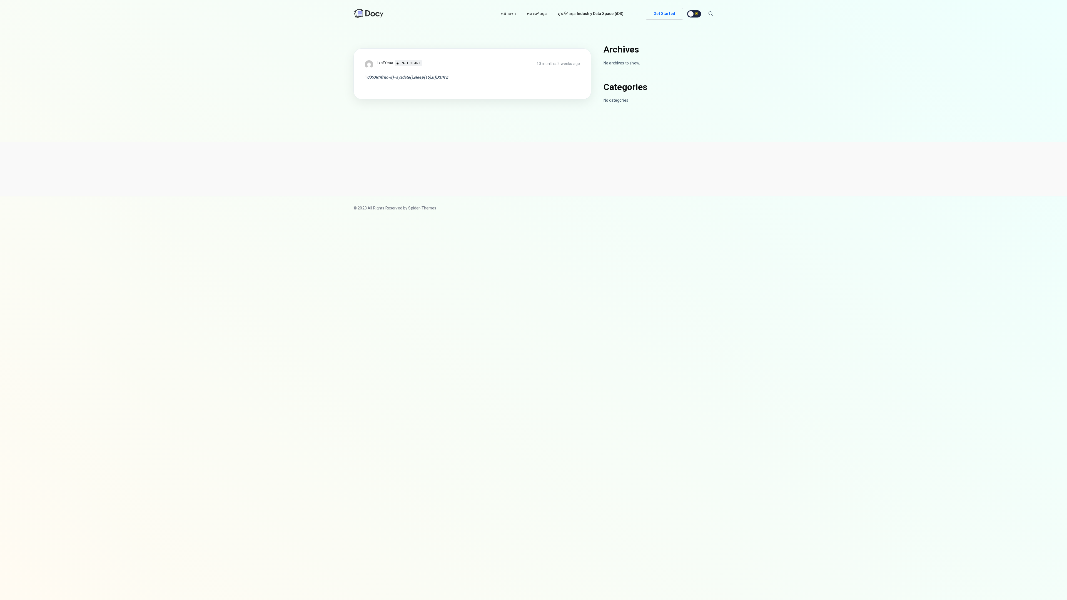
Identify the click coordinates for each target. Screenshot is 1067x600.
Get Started (664, 13)
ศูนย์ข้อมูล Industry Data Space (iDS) (591, 13)
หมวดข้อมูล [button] (537, 13)
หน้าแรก (508, 13)
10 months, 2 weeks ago (558, 63)
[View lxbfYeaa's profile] (371, 64)
